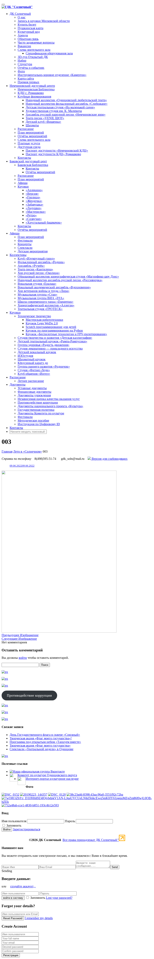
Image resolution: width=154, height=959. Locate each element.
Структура (25, 64)
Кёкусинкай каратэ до (33, 363)
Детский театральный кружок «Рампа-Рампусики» (52, 341)
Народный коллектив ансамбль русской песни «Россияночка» (60, 280)
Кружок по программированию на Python (54, 330)
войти (23, 657)
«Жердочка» (34, 201)
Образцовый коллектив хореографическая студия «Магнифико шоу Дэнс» (68, 276)
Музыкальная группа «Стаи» (37, 294)
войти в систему (13, 897)
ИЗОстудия (25, 355)
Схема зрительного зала (34, 49)
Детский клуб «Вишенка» (43, 121)
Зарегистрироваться (26, 829)
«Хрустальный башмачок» (44, 222)
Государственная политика (36, 409)
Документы (17, 384)
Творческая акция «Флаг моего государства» (40, 745)
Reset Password (12, 918)
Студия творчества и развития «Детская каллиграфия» (55, 337)
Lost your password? (59, 897)
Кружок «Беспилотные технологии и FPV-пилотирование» (66, 334)
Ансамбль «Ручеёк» (31, 265)
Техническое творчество (34, 316)
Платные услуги (29, 143)
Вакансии (24, 46)
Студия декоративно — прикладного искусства (50, 348)
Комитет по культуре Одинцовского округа (47, 775)
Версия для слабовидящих (109, 458)
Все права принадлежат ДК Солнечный (91, 840)
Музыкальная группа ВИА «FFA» (41, 298)
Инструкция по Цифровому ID (39, 424)
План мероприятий (31, 132)
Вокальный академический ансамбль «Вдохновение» (54, 287)
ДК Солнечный (20, 13)
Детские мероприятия (33, 251)
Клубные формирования (34, 96)
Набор (22, 60)
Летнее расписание (31, 381)
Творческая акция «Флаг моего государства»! (41, 738)
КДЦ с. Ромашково (31, 93)
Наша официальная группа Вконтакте (39, 771)
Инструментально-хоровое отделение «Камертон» (52, 75)
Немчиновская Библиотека (36, 89)
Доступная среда (29, 147)
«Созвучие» (34, 219)
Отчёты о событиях (31, 67)
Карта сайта (26, 78)
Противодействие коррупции (38, 402)
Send (115, 867)
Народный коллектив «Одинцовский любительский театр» (66, 100)
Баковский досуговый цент (28, 161)
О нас (21, 17)
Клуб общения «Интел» (34, 373)
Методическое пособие (33, 420)
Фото (21, 71)
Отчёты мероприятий (32, 136)
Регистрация (10, 955)
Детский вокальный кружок (37, 352)
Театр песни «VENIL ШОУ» (45, 118)
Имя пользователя (14, 821)
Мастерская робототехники (44, 319)
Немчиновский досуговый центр (32, 85)
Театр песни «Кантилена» (35, 269)
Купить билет (27, 24)
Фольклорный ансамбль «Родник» (41, 262)
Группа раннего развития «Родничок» (44, 366)
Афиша (22, 183)
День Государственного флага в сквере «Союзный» (45, 734)
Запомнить (13, 825)
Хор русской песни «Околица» (39, 273)
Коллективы (18, 255)
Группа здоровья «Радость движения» (43, 345)
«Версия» (32, 193)
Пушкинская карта (30, 28)
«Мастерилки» (36, 211)
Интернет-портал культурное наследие (52, 778)
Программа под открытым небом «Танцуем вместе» (45, 742)
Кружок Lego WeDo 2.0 (42, 323)
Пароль (70, 821)
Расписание (26, 129)
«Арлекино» (34, 190)
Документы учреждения (34, 395)
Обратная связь (28, 39)
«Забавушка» (34, 204)
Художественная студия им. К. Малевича (54, 111)
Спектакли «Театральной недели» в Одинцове (41, 749)
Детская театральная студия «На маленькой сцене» (60, 107)
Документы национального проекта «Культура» (50, 406)
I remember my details (39, 918)
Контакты (24, 157)
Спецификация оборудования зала (49, 53)
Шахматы (32, 125)
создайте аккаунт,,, (23, 886)
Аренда (23, 35)
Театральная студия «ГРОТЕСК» (40, 309)
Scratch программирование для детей (51, 327)
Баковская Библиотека (33, 165)
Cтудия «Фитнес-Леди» (34, 370)
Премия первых (28, 82)
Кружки (23, 186)
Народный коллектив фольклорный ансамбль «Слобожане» (66, 103)
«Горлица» (33, 197)
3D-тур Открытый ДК (33, 57)
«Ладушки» (34, 208)
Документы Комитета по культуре (41, 413)
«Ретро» (31, 215)
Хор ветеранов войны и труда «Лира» (43, 291)
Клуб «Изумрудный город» (36, 258)
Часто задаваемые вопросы (36, 42)
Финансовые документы (34, 391)
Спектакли (25, 247)
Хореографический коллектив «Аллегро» (46, 305)
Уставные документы (32, 388)
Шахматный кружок (32, 359)
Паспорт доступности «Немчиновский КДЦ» (57, 150)
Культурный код (29, 31)
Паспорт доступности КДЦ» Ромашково (53, 154)
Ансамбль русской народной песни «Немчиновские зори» (65, 114)
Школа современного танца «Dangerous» (45, 301)
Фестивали (25, 240)
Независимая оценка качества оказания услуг (49, 399)
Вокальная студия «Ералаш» (37, 283)
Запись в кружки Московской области (44, 21)
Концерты (24, 244)
